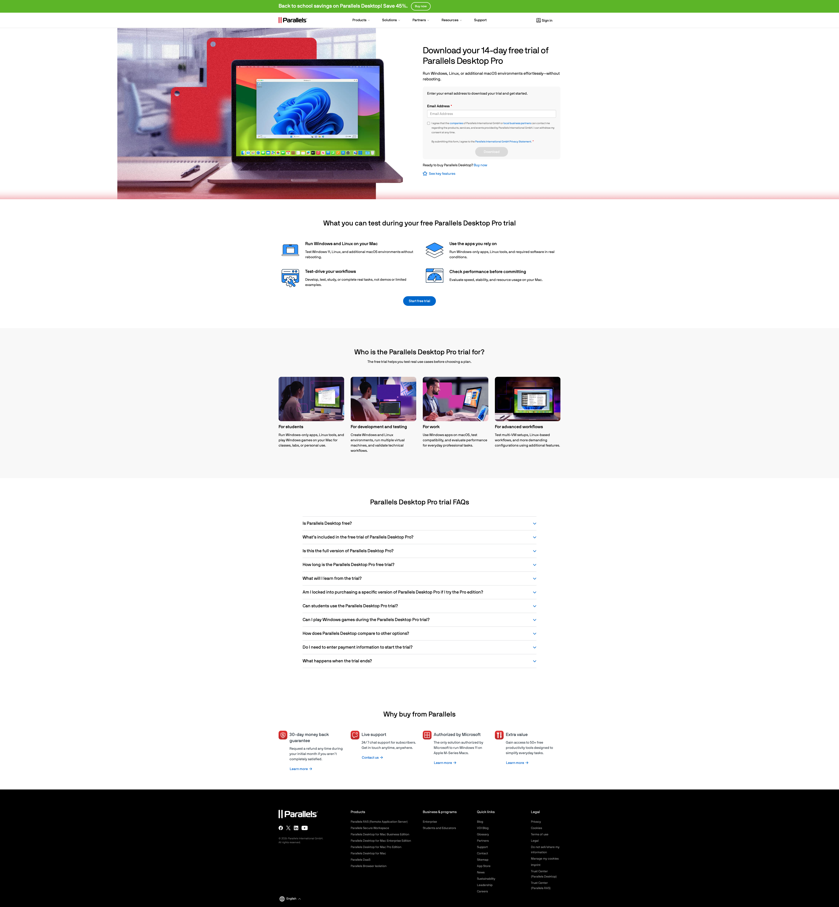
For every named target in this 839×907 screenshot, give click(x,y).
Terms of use (539, 834)
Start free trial (419, 301)
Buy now (480, 165)
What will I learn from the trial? (332, 578)
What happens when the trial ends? (337, 661)
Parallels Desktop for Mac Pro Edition (376, 847)
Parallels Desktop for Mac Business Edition (380, 834)
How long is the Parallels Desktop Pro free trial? (348, 565)
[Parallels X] (288, 828)
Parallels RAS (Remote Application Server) (379, 821)
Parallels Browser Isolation (369, 866)
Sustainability (486, 878)
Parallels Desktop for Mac (368, 853)
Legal (535, 840)
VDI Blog (483, 828)
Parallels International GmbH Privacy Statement (503, 141)
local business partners (517, 123)
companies (456, 123)
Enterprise (430, 821)
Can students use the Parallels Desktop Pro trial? (350, 606)
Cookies (536, 828)
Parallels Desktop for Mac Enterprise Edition (381, 840)
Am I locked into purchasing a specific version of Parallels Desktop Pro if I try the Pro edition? (393, 592)
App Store (484, 866)
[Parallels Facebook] (281, 828)
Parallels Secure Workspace (370, 828)
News (481, 872)
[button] (361, 20)
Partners (483, 840)
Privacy (536, 821)
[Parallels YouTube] (305, 828)
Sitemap (482, 859)
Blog (480, 821)
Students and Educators (439, 828)
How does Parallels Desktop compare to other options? (356, 633)
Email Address (439, 106)
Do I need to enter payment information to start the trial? (358, 647)
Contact (482, 853)
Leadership (484, 885)
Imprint (536, 865)
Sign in (547, 20)
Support (482, 847)
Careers (482, 891)
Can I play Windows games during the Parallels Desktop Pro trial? (366, 620)
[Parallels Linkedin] (296, 828)
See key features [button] (442, 173)
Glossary (483, 834)
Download (491, 152)
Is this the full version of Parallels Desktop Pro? (348, 551)
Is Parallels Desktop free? (327, 523)
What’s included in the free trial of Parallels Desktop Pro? (358, 537)
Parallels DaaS (360, 859)
